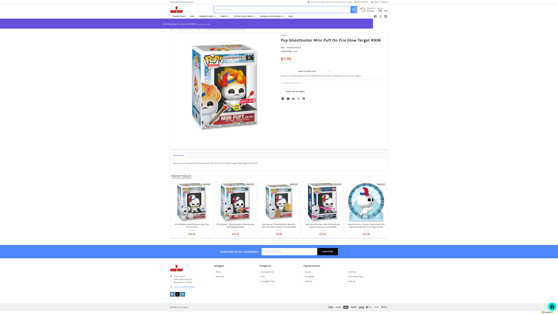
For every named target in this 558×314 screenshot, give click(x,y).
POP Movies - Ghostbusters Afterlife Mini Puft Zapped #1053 (235, 225)
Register (384, 2)
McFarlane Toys (355, 276)
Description (178, 156)
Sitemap (220, 276)
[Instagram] (385, 16)
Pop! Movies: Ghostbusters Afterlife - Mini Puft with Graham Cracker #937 (279, 225)
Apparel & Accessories (270, 16)
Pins (192, 16)
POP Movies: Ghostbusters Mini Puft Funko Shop (192, 225)
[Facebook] (375, 16)
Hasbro (308, 281)
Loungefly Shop (206, 16)
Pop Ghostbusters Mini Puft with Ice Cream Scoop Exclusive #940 (323, 225)
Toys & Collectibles (243, 16)
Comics (223, 16)
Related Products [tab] (181, 175)
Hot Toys (352, 272)
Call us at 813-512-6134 (184, 287)
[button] (307, 71)
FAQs (291, 16)
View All (351, 281)
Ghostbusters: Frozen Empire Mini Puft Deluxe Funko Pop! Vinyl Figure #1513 (366, 225)
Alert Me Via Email (295, 91)
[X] (380, 16)
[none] (225, 87)
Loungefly (309, 276)
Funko (308, 272)
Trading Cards (179, 16)
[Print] (293, 98)
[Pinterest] (304, 98)
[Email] (288, 98)
